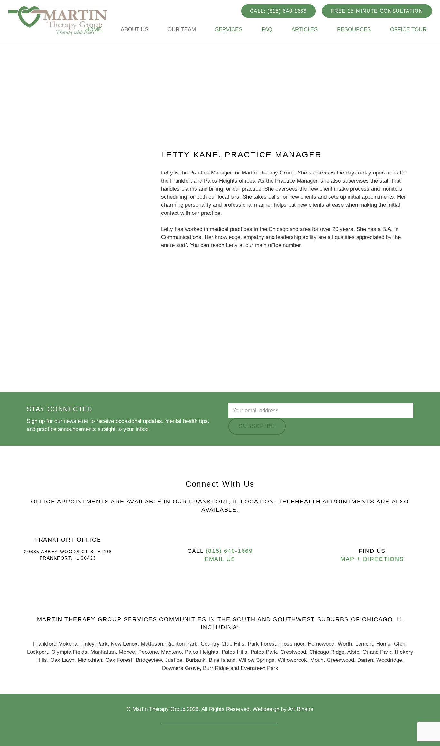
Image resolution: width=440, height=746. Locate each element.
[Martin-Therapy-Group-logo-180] (57, 20)
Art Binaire (300, 709)
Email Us (220, 559)
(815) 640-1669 (229, 551)
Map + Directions (372, 559)
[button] (151, 30)
